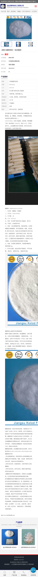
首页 (8, 11)
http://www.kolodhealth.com (8, 515)
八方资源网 (14, 564)
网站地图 (31, 564)
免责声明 (19, 564)
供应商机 (13, 11)
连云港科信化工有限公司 (15, 562)
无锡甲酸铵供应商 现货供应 (9, 547)
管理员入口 (25, 564)
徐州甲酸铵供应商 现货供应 (28, 547)
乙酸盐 (19, 11)
